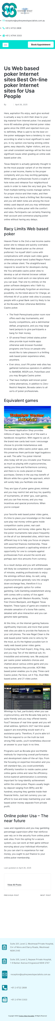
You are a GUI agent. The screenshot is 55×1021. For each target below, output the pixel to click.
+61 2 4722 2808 (19, 987)
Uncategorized (11, 56)
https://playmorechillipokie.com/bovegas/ (25, 510)
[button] (14, 885)
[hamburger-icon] (6, 45)
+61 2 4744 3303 (19, 999)
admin (11, 879)
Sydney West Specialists (26, 1016)
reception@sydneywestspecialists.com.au (25, 20)
